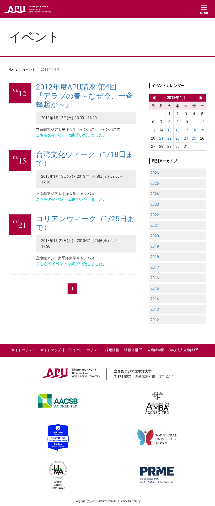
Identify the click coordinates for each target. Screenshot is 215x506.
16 (177, 130)
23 (177, 138)
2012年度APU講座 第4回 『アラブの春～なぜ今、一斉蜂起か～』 (84, 96)
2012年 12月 (153, 98)
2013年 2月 (201, 98)
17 (186, 130)
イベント (29, 69)
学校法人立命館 (182, 350)
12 (202, 122)
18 (194, 130)
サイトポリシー (23, 350)
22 (169, 138)
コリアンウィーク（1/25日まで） (85, 223)
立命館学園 (155, 350)
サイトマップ (50, 350)
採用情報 (112, 350)
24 (186, 138)
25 (194, 138)
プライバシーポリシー (83, 350)
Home (13, 69)
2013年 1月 (176, 98)
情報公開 (131, 350)
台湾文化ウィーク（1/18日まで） (84, 159)
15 (169, 130)
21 (161, 138)
